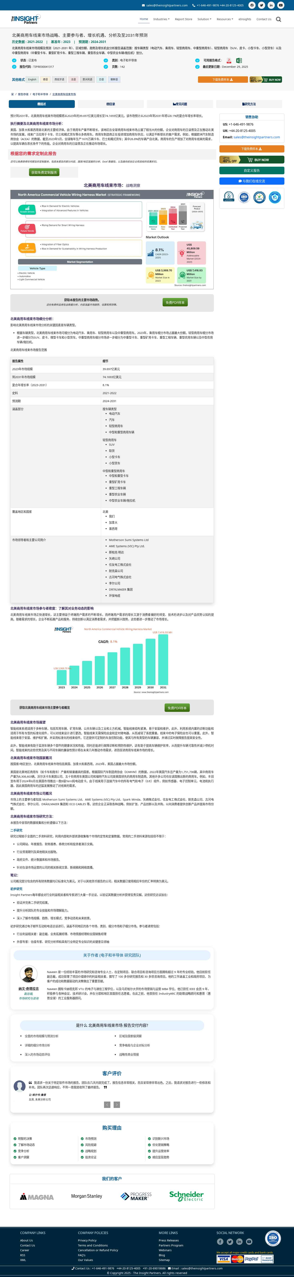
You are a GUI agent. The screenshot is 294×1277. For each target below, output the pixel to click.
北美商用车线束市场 (64, 94)
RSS (22, 1255)
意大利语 (87, 79)
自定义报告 (252, 170)
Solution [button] (203, 19)
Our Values (85, 1260)
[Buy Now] (266, 79)
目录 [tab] (112, 104)
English (32, 79)
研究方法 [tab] (250, 104)
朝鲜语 (114, 79)
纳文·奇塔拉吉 (29, 988)
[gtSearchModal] (279, 20)
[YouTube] (280, 5)
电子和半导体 (40, 94)
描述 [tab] (43, 104)
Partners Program (171, 1245)
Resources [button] (224, 19)
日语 (101, 79)
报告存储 (23, 94)
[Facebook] (252, 5)
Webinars (165, 1250)
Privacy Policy (87, 1240)
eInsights (245, 19)
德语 (45, 79)
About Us (26, 1240)
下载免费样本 (220, 79)
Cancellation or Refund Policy (98, 1250)
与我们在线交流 (253, 181)
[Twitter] (261, 5)
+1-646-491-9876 (208, 5)
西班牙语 (59, 79)
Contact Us (264, 19)
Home (144, 19)
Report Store (183, 19)
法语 (73, 79)
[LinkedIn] (271, 5)
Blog (162, 1255)
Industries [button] (160, 19)
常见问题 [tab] (181, 104)
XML (23, 1260)
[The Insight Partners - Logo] (26, 19)
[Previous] (96, 1105)
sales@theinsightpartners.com (167, 5)
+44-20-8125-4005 (232, 5)
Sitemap (164, 1260)
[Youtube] (250, 1244)
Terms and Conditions (93, 1245)
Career (24, 1250)
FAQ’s (81, 1255)
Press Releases (169, 1240)
